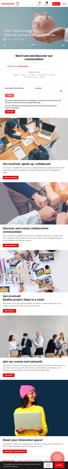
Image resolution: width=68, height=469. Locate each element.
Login (57, 4)
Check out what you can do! (15, 39)
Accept (59, 465)
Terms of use (21, 460)
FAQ (35, 460)
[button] (30, 44)
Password (38, 88)
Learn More (48, 465)
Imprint (30, 460)
